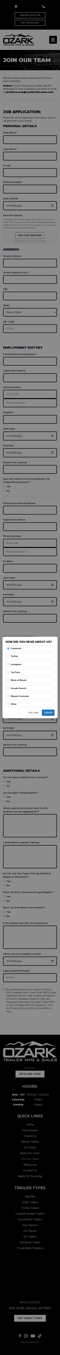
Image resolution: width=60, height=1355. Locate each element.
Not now (33, 712)
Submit (48, 712)
